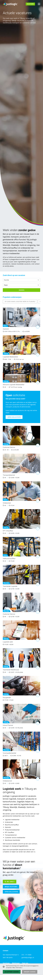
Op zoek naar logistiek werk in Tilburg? (20, 301)
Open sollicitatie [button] (14, 417)
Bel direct (10, 882)
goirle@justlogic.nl (28, 957)
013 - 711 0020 (26, 955)
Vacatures (30, 4)
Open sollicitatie (11, 892)
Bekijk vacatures (11, 887)
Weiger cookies (30, 972)
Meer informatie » (17, 967)
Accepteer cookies (12, 972)
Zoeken (21, 290)
